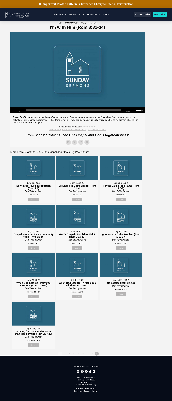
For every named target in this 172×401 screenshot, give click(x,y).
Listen (33, 199)
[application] (77, 110)
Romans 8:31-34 (88, 127)
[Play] (14, 110)
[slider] (73, 110)
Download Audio (98, 129)
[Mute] (134, 110)
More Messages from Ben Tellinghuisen (67, 129)
